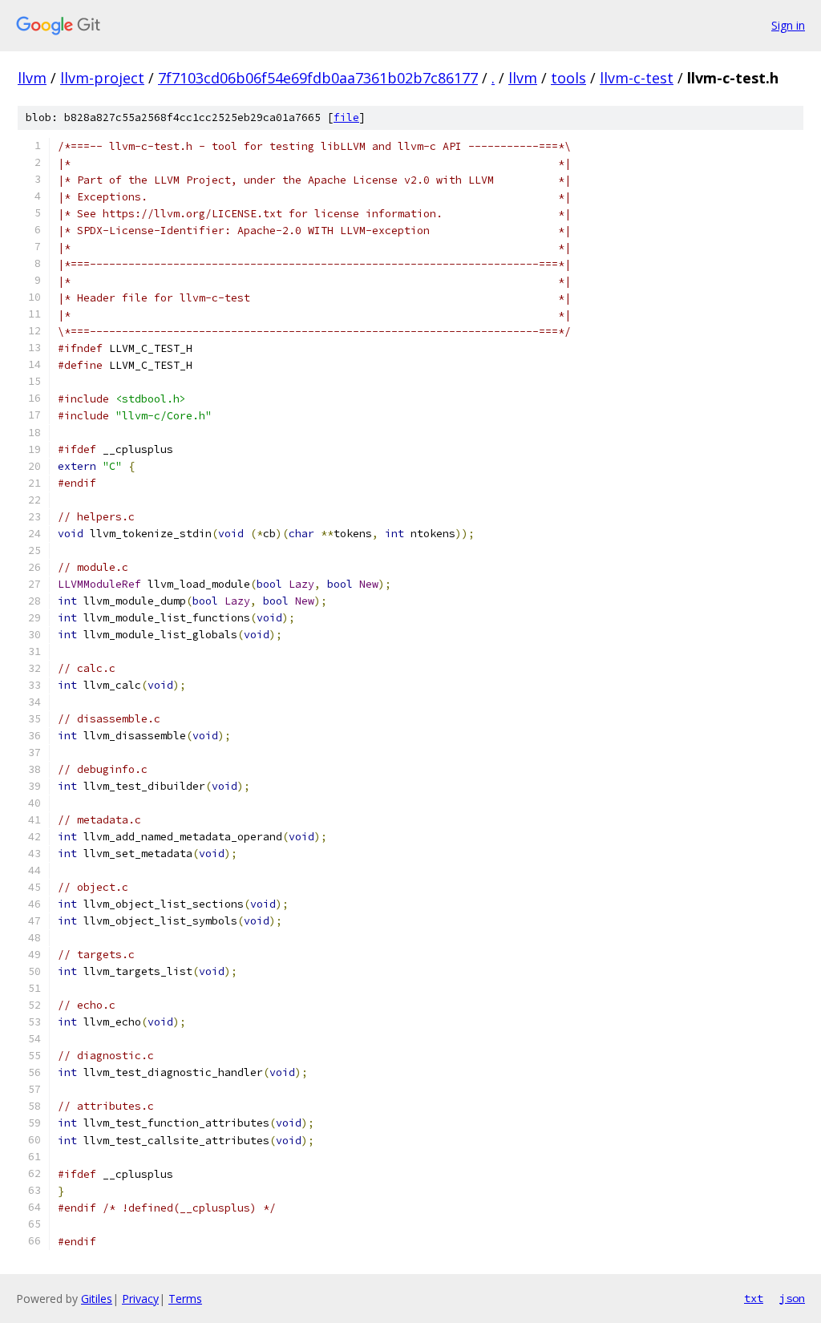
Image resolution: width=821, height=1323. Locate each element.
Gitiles (96, 1298)
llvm (32, 77)
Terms (185, 1298)
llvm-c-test (636, 77)
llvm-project (102, 77)
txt (753, 1298)
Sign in (788, 25)
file (346, 117)
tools (568, 77)
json (792, 1298)
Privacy (140, 1298)
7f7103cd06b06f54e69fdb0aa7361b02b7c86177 (318, 77)
